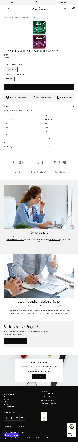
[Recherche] (9, 9)
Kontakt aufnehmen (15, 341)
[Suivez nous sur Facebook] (6, 417)
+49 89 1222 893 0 (54, 239)
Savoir (6, 404)
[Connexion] (69, 9)
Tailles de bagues (9, 406)
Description (8, 106)
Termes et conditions (48, 438)
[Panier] (73, 9)
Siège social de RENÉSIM (48, 403)
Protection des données (18, 438)
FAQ (5, 402)
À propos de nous (9, 394)
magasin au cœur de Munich (15, 239)
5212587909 (9, 79)
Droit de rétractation (33, 438)
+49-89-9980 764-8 (43, 2)
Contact (65, 2)
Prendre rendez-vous (18, 2)
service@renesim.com (48, 400)
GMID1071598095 (11, 69)
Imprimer (7, 438)
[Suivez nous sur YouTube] (22, 417)
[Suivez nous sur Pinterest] (17, 417)
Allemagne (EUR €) (10, 426)
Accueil (6, 17)
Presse (6, 397)
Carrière (6, 399)
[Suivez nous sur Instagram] (11, 417)
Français (21, 426)
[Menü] (75, 424)
